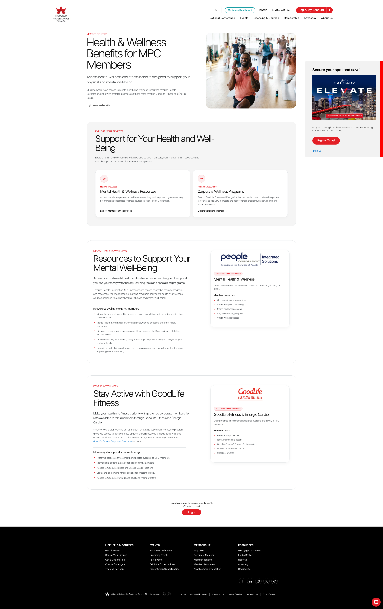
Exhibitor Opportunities (162, 564)
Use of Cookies (235, 594)
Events (244, 18)
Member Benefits (203, 559)
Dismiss (317, 151)
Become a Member (204, 555)
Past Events (156, 559)
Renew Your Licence (116, 555)
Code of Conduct (270, 594)
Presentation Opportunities (164, 569)
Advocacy (310, 18)
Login (191, 512)
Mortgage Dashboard (240, 10)
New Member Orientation (207, 569)
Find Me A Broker (281, 10)
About (183, 594)
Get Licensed (112, 550)
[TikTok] (274, 581)
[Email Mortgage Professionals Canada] (169, 594)
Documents (244, 569)
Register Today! (326, 140)
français (262, 10)
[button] (314, 10)
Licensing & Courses (266, 18)
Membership (291, 18)
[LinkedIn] (250, 581)
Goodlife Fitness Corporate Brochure (112, 442)
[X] (266, 581)
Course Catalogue (115, 564)
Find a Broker (245, 555)
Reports (242, 559)
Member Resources (204, 564)
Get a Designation (115, 559)
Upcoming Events (159, 555)
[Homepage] (107, 594)
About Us (327, 18)
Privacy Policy (218, 594)
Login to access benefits (100, 105)
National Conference (222, 18)
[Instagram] (258, 581)
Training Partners (114, 569)
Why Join (199, 550)
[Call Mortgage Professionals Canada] (164, 594)
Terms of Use (252, 594)
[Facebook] (242, 581)
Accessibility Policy (198, 594)
